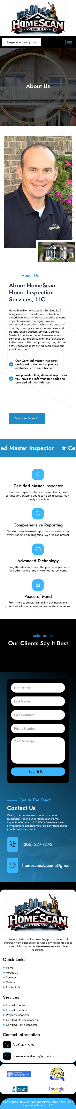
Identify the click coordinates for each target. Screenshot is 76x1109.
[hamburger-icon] (69, 42)
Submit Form (38, 771)
